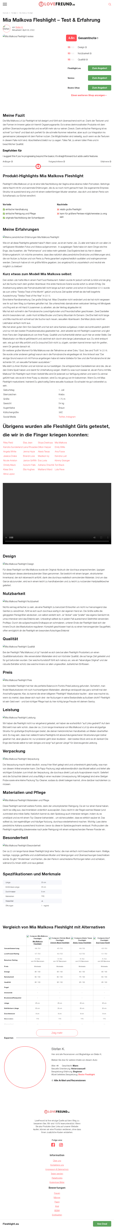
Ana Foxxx (60, 451)
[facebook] (53, 1145)
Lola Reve (59, 469)
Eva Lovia (42, 460)
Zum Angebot (99, 68)
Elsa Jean (27, 442)
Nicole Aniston (10, 460)
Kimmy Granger (62, 460)
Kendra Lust (61, 456)
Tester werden (57, 1173)
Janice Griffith (30, 460)
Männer (57, 1197)
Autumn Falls (29, 465)
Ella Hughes (28, 469)
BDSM (57, 1210)
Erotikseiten (57, 1215)
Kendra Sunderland (13, 447)
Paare (57, 1202)
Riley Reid (8, 442)
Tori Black (59, 465)
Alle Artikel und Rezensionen (70, 1080)
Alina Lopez (9, 474)
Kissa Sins (8, 469)
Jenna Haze (29, 451)
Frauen (57, 1193)
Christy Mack (9, 465)
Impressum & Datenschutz (57, 1169)
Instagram (71, 416)
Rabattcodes (57, 1178)
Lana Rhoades (30, 447)
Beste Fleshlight (86, 1074)
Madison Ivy (43, 456)
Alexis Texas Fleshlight (82, 943)
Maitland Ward (45, 469)
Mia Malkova (61, 442)
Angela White (9, 451)
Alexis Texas (44, 451)
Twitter (62, 416)
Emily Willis (60, 447)
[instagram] (61, 1145)
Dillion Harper (44, 447)
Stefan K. (19, 27)
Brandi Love (29, 456)
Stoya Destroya (45, 442)
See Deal (102, 1223)
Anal (57, 1206)
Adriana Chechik (46, 465)
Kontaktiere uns (57, 1165)
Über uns (57, 1160)
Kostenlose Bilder (57, 1182)
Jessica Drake (10, 456)
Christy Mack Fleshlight (59, 943)
